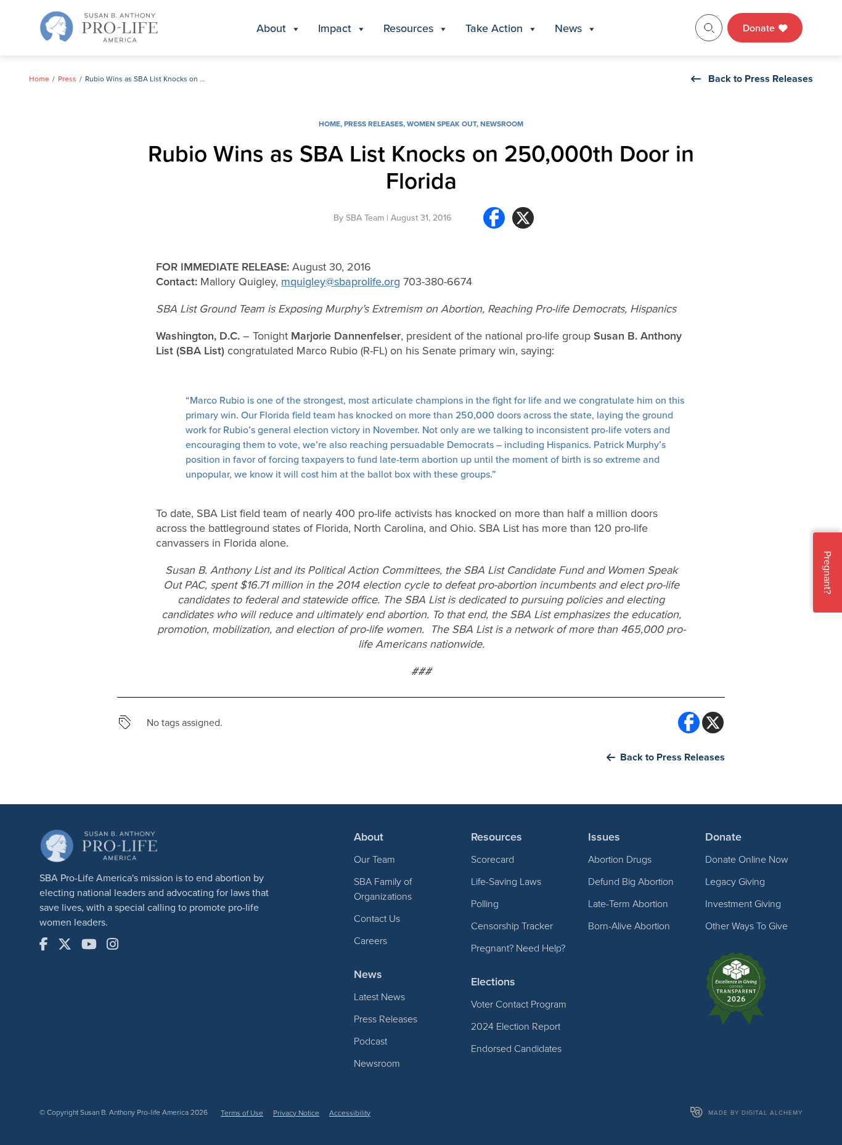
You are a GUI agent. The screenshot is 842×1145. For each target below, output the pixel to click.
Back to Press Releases (760, 78)
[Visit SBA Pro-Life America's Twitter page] (65, 944)
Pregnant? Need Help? (518, 948)
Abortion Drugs (620, 859)
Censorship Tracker (512, 925)
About (271, 28)
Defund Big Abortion (631, 881)
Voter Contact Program (518, 1004)
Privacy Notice (296, 1112)
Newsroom (501, 123)
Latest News (379, 996)
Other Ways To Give (746, 925)
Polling (485, 903)
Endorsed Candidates (516, 1048)
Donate (760, 28)
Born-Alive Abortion (629, 925)
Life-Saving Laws (506, 881)
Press (67, 78)
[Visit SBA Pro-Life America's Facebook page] (43, 944)
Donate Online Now (746, 859)
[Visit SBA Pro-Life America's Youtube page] (89, 944)
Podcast (370, 1041)
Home (39, 78)
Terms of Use (242, 1112)
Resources (408, 28)
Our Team (374, 859)
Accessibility (349, 1112)
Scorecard (492, 859)
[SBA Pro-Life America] (98, 26)
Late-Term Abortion (628, 903)
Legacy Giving (735, 881)
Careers (370, 940)
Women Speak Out (441, 123)
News (568, 28)
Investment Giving (743, 903)
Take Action (494, 28)
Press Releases (373, 123)
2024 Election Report (515, 1026)
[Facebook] (494, 222)
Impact (334, 28)
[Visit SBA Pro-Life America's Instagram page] (112, 944)
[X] (523, 222)
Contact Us (377, 918)
